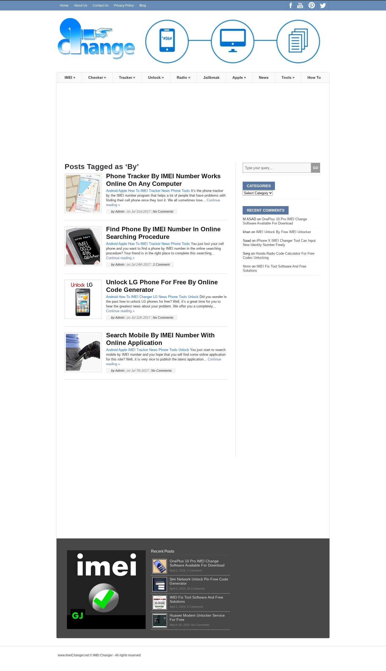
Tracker (127, 77)
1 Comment (161, 264)
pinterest (311, 6)
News (264, 77)
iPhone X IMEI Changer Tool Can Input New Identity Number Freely (279, 243)
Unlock (156, 77)
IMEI (70, 77)
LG (155, 297)
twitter (323, 6)
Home (64, 5)
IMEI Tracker (150, 191)
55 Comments (196, 588)
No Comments (163, 211)
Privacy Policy (124, 5)
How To (314, 77)
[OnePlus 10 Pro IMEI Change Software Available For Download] (159, 561)
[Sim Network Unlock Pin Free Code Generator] (159, 579)
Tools (288, 77)
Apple (239, 77)
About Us (80, 5)
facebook (291, 6)
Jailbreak (211, 77)
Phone (176, 191)
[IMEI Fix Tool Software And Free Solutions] (159, 597)
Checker (97, 77)
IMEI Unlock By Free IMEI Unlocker (283, 232)
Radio (183, 77)
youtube (300, 6)
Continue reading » (120, 258)
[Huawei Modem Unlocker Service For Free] (159, 615)
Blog (142, 5)
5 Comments (195, 606)
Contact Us (100, 5)
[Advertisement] (109, 124)
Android (112, 191)
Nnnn (247, 266)
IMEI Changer (141, 297)
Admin (119, 211)
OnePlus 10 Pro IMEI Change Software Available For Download (275, 221)
